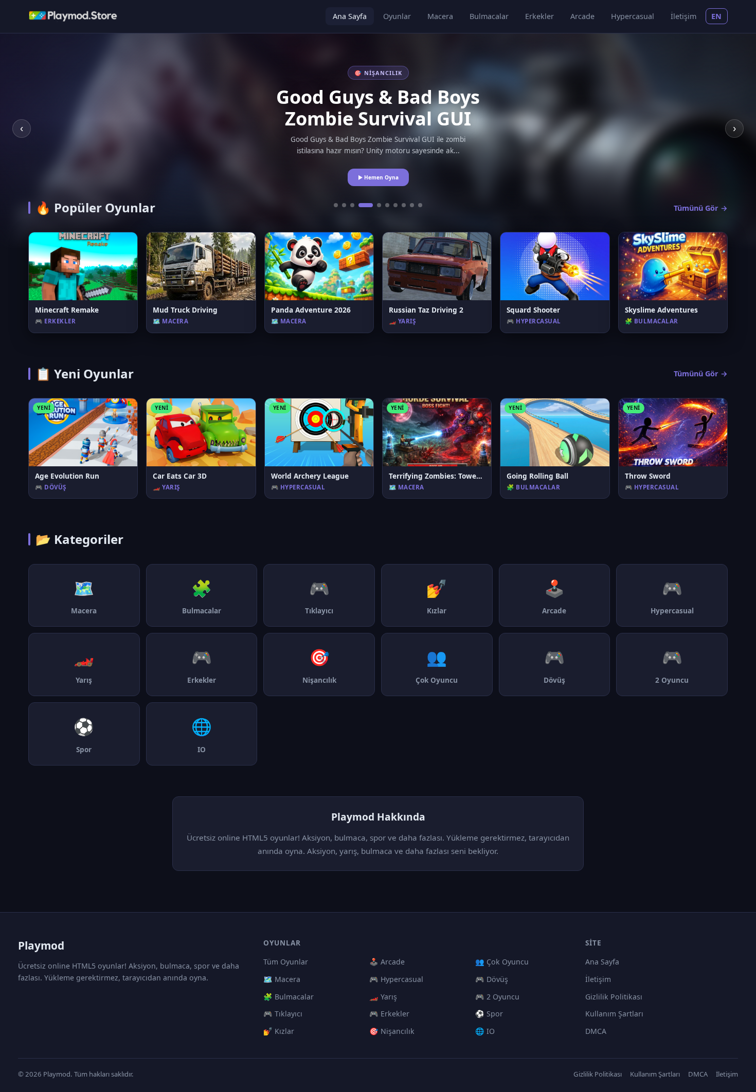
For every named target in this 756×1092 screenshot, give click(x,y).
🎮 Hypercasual (396, 979)
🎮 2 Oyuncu (497, 997)
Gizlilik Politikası (613, 997)
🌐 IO (485, 1031)
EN (716, 16)
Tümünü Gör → (701, 208)
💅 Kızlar (278, 1031)
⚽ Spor (489, 1013)
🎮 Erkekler (389, 1013)
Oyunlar (397, 16)
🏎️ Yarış (383, 997)
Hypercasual (632, 16)
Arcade (582, 16)
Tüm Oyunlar (285, 962)
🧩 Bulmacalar (288, 997)
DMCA (595, 1031)
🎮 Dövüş (491, 979)
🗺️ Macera (281, 979)
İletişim (683, 16)
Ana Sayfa (350, 16)
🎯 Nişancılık (392, 1031)
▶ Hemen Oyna (378, 177)
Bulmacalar (489, 16)
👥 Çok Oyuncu (502, 962)
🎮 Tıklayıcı (282, 1013)
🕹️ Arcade (387, 962)
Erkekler (539, 16)
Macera (440, 16)
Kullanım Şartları (614, 1013)
